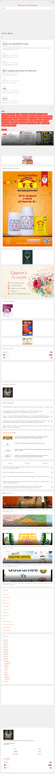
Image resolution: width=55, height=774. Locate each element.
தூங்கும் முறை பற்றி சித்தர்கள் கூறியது (15, 44)
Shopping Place (49, 116)
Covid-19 (18, 114)
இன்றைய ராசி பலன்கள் (32, 118)
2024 (5, 643)
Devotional (31, 121)
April (6, 674)
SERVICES (4, 125)
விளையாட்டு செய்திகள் (47, 118)
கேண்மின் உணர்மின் (14, 123)
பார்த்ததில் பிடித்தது (38, 121)
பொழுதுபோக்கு (25, 116)
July (5, 668)
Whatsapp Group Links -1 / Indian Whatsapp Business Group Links (22, 561)
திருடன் (5, 99)
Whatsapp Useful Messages (27, 5)
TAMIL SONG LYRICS (31, 123)
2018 (5, 654)
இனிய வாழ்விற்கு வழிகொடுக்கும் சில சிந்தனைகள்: (20, 71)
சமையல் (38, 123)
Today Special (18, 116)
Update (46, 114)
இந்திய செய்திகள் (24, 114)
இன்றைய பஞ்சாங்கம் (45, 123)
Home (15, 748)
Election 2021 (32, 116)
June (6, 670)
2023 (5, 645)
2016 (5, 658)
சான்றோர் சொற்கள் (5, 121)
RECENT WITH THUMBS (9, 432)
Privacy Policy (15, 753)
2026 (5, 640)
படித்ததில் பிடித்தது (5, 116)
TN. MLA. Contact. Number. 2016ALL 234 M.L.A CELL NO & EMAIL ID (24, 543)
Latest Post (4, 41)
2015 (5, 660)
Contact (39, 748)
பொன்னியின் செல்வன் (11, 125)
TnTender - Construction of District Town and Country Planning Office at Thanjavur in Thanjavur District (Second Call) (33, 450)
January (6, 679)
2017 (5, 656)
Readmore (16, 49)
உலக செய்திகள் (40, 114)
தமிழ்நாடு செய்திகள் (11, 114)
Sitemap (39, 753)
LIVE (16, 121)
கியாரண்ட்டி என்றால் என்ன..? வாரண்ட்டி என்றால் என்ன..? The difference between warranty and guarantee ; (26, 579)
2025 (5, 641)
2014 (5, 681)
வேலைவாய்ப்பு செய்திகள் (23, 121)
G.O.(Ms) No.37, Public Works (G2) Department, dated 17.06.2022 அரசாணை (30, 443)
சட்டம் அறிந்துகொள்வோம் (7, 118)
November (7, 663)
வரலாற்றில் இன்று (39, 116)
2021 (5, 649)
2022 (5, 647)
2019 (5, 652)
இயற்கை (40, 118)
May (5, 672)
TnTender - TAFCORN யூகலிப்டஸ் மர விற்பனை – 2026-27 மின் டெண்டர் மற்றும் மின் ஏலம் (45, 140)
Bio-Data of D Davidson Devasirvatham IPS (16, 506)
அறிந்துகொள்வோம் (32, 114)
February (6, 677)
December (7, 661)
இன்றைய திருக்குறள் (23, 118)
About (39, 751)
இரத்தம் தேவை (22, 123)
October (6, 665)
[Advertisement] (27, 21)
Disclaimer (15, 751)
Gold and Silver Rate (6, 123)
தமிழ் (4, 88)
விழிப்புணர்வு (12, 116)
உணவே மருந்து (45, 121)
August (6, 666)
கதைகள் (12, 121)
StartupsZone (15, 118)
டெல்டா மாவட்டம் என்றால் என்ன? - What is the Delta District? (21, 525)
